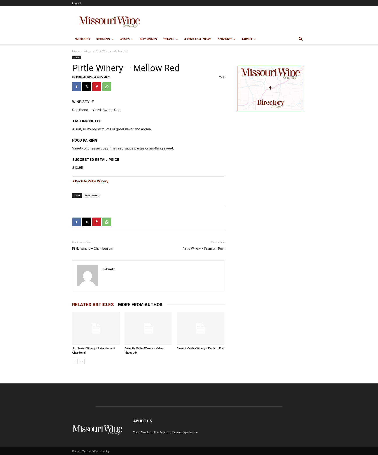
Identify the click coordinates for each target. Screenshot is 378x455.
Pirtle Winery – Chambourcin (92, 249)
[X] (86, 86)
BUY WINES (148, 39)
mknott (109, 269)
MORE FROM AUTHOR (140, 304)
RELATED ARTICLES (93, 304)
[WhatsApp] (106, 86)
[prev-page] (75, 361)
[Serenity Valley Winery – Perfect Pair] (200, 328)
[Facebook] (76, 86)
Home (76, 51)
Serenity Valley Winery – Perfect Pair (200, 348)
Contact (76, 3)
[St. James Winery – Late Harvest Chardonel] (96, 328)
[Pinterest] (96, 86)
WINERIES (82, 39)
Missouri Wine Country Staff (93, 76)
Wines (87, 51)
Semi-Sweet (91, 195)
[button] (300, 39)
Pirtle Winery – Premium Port (203, 249)
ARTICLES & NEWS (198, 39)
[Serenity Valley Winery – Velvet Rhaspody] (148, 328)
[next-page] (82, 361)
